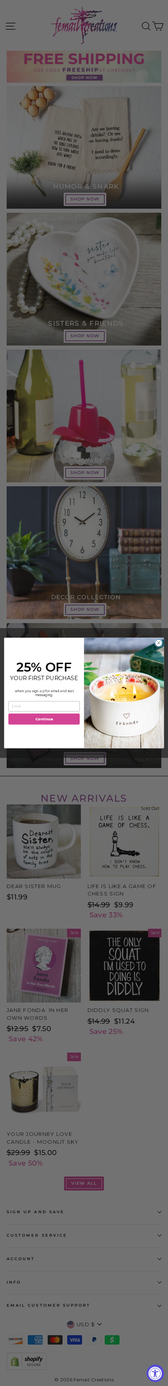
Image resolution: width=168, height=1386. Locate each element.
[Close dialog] (158, 642)
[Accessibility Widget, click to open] (155, 1373)
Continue (44, 719)
